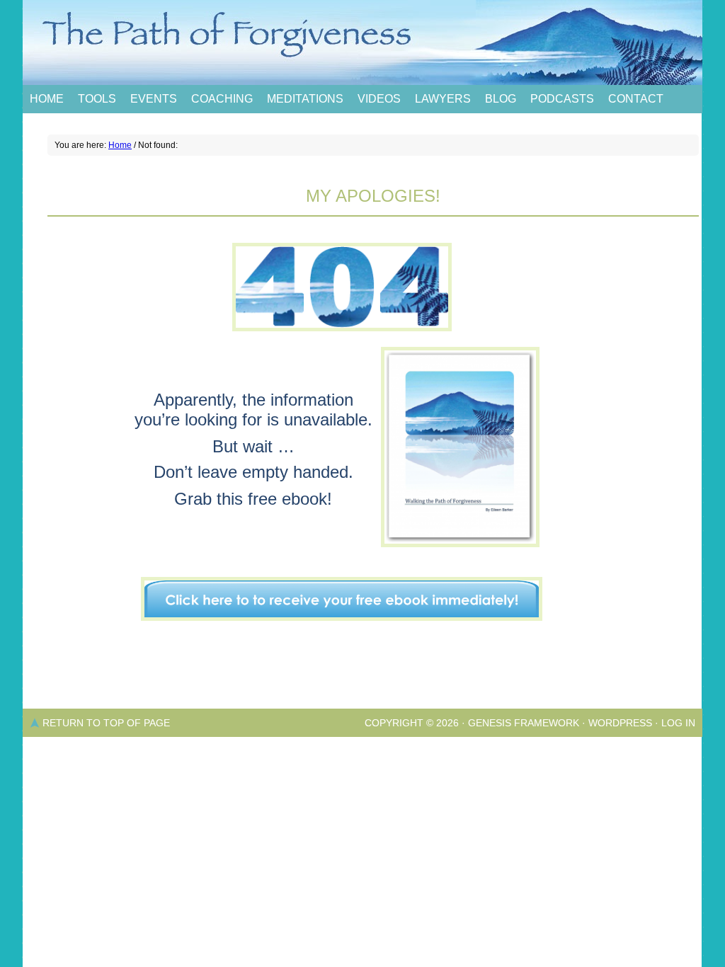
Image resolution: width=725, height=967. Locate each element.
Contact (635, 99)
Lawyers (443, 99)
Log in (678, 722)
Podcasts (562, 99)
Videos (379, 99)
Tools (97, 99)
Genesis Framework (523, 722)
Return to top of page (106, 722)
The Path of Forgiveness (362, 42)
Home (47, 99)
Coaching (222, 99)
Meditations (305, 99)
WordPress (620, 722)
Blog (500, 99)
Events (153, 99)
